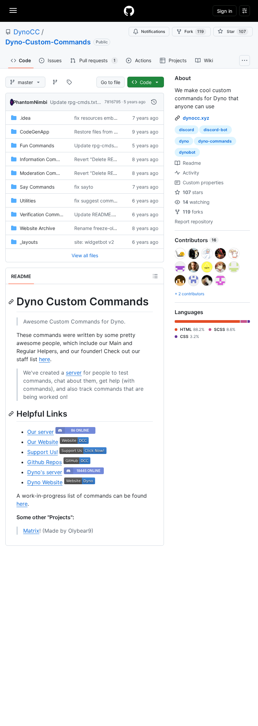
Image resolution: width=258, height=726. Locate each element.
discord (186, 129)
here (44, 359)
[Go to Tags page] (69, 82)
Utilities (28, 200)
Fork (194, 31)
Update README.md (96, 214)
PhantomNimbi (30, 102)
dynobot (187, 152)
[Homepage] (129, 10)
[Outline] (155, 276)
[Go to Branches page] (55, 82)
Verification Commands (45, 214)
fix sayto (83, 187)
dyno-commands (215, 141)
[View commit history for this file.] (154, 102)
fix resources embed (96, 118)
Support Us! (42, 452)
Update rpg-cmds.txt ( (75, 102)
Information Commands (45, 159)
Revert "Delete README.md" (105, 159)
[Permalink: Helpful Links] (11, 413)
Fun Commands (37, 145)
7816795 (112, 101)
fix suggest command (98, 200)
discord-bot (215, 129)
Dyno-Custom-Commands (48, 42)
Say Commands (37, 187)
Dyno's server (44, 472)
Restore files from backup (102, 132)
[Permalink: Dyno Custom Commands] (11, 301)
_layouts (29, 242)
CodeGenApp (34, 132)
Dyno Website (44, 482)
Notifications (153, 31)
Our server (40, 431)
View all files (85, 255)
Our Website (42, 441)
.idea (25, 118)
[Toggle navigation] (13, 10)
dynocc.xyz (196, 118)
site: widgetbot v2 (94, 242)
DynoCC (26, 32)
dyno (184, 141)
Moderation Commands (45, 173)
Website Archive (37, 228)
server (74, 372)
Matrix (31, 530)
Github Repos (44, 462)
